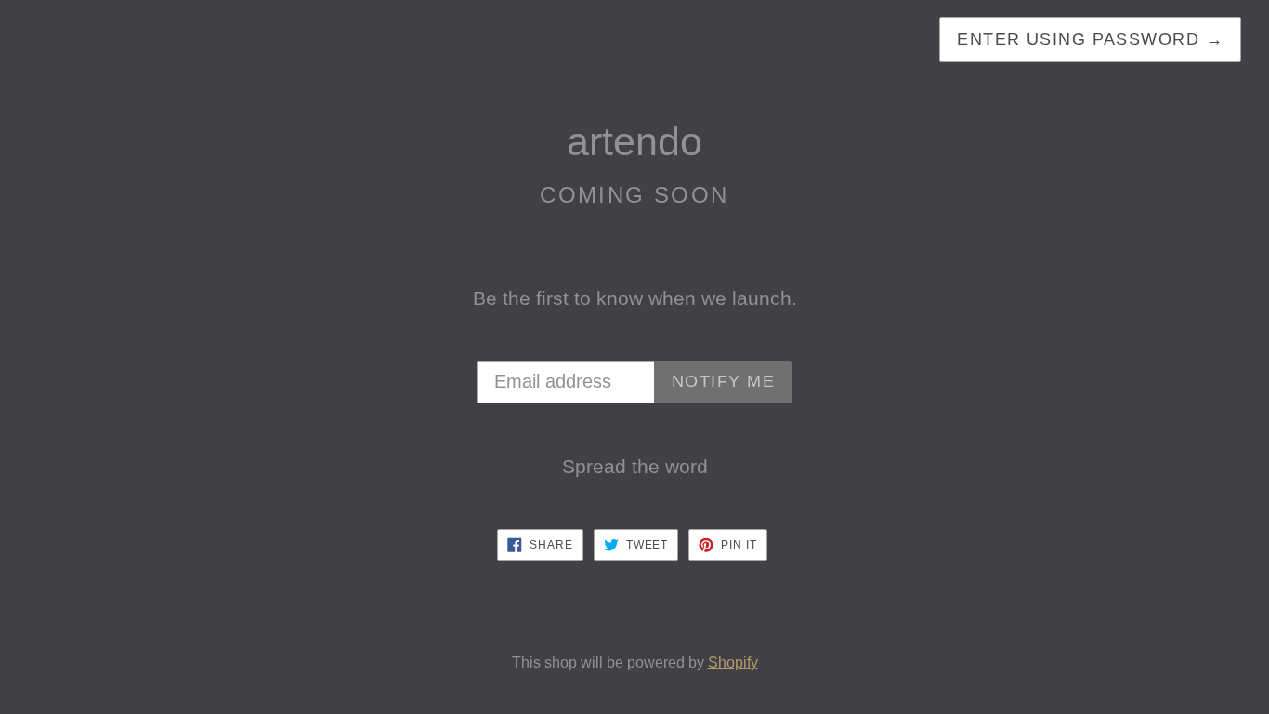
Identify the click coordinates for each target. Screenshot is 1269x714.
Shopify (733, 662)
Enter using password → (1090, 39)
